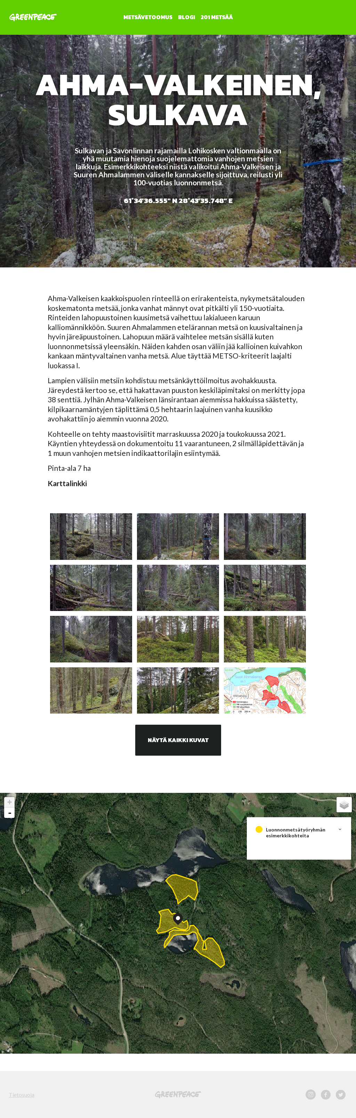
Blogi (186, 17)
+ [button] (9, 802)
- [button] (9, 813)
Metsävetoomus (147, 17)
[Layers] (344, 804)
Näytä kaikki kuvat (178, 740)
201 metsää (217, 17)
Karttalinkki (67, 483)
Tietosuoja (21, 1094)
